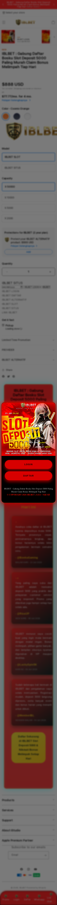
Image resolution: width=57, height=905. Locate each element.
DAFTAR (28, 475)
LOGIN (28, 464)
